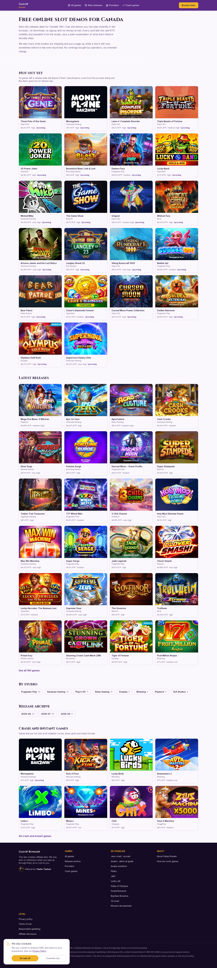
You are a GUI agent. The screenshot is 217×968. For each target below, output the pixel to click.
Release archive (73, 861)
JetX (113, 876)
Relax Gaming (103, 692)
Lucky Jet (115, 881)
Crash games (132, 5)
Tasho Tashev (43, 869)
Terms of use (25, 924)
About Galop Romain (167, 856)
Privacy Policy (39, 951)
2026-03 (67, 714)
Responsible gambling (29, 929)
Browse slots (188, 5)
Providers (114, 5)
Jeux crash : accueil (120, 856)
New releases (95, 5)
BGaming (142, 692)
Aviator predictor (119, 866)
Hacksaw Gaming (58, 692)
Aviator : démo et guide (122, 861)
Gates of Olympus (119, 886)
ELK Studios (180, 692)
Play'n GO (81, 692)
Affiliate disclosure (27, 934)
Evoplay (124, 692)
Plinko (114, 871)
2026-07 (47, 714)
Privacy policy (25, 919)
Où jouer (115, 901)
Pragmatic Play (30, 692)
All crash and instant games (35, 836)
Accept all (25, 958)
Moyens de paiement (121, 906)
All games (76, 5)
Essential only (53, 958)
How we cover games (167, 861)
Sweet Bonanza (118, 891)
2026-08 (27, 714)
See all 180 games (29, 670)
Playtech (161, 692)
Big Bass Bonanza (119, 896)
